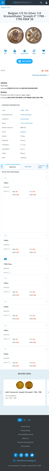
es (24, 420)
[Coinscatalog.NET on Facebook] (16, 455)
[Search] (41, 2)
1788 (22, 110)
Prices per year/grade (10, 172)
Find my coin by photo (25, 442)
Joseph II (23, 132)
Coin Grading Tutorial (25, 434)
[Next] (46, 166)
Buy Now (26, 61)
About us (25, 438)
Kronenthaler (24, 119)
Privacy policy (25, 430)
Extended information (11, 105)
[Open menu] (46, 178)
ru (29, 420)
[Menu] (2, 2)
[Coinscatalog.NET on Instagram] (21, 455)
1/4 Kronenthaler (26, 115)
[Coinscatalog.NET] (22, 2)
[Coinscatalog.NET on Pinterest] (26, 455)
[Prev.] (2, 166)
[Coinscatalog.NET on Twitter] (32, 455)
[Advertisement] (25, 215)
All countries (25, 446)
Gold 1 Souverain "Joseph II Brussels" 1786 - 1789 (23, 392)
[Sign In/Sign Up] (46, 2)
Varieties (12, 167)
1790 (26, 110)
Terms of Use (25, 426)
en (20, 420)
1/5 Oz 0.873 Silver (26, 123)
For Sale (28, 167)
